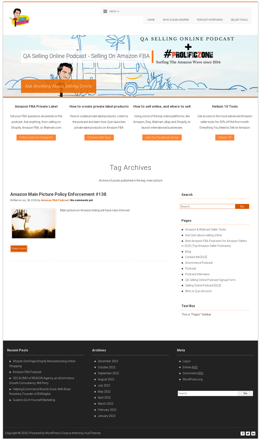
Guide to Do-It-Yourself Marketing (34, 400)
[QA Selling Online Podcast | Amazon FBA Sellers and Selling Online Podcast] (19, 18)
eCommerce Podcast (199, 262)
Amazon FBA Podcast (55, 200)
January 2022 (106, 416)
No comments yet (81, 200)
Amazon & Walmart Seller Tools (205, 229)
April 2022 (104, 397)
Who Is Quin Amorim (176, 19)
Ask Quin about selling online (203, 235)
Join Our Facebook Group (162, 137)
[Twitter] (248, 433)
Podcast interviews (210, 19)
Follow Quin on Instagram (36, 137)
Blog (188, 251)
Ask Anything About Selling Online (58, 86)
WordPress (52, 433)
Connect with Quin (99, 137)
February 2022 (107, 409)
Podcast (190, 268)
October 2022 (106, 367)
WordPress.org (192, 379)
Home (151, 19)
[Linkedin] (253, 433)
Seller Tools (239, 19)
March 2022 (105, 403)
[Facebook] (243, 433)
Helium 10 (224, 137)
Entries (190, 367)
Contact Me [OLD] (196, 257)
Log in (186, 361)
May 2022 (104, 391)
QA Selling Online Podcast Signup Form (210, 280)
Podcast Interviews (197, 274)
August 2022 (106, 379)
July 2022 (104, 385)
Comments (193, 373)
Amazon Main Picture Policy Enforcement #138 (58, 194)
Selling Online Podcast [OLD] (203, 285)
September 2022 (108, 373)
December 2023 (108, 361)
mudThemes (92, 433)
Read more (19, 248)
